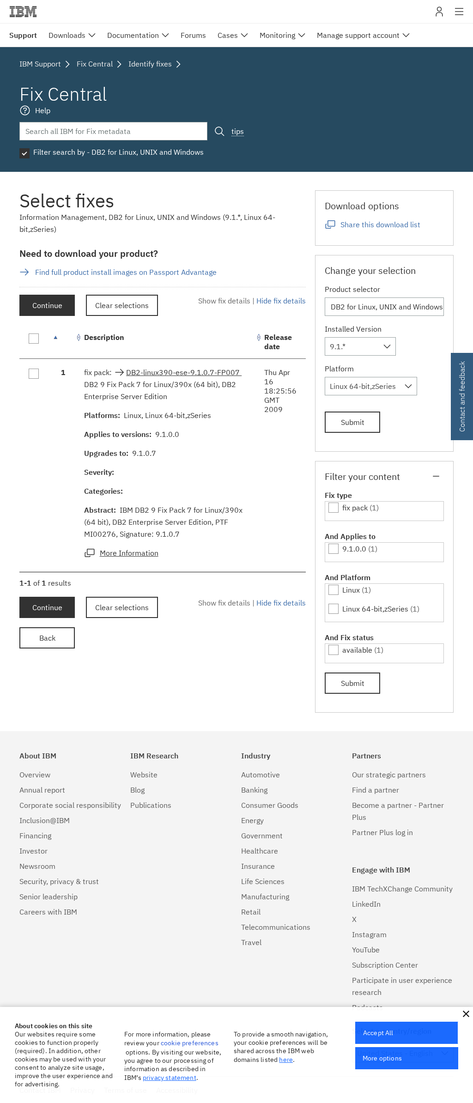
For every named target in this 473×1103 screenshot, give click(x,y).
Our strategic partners (389, 774)
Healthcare (259, 850)
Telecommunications (275, 927)
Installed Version (353, 328)
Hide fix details (281, 300)
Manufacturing (265, 896)
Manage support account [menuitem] (358, 35)
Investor (33, 850)
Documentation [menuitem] (133, 35)
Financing (35, 835)
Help (42, 110)
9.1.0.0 (354, 548)
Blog (137, 789)
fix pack (355, 507)
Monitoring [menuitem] (277, 35)
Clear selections (122, 305)
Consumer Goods (269, 805)
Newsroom (37, 866)
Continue (47, 305)
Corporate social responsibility (70, 805)
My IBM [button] (439, 15)
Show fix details (224, 300)
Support (23, 35)
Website (144, 774)
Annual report (42, 789)
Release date (278, 342)
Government (262, 835)
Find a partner (375, 789)
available (357, 650)
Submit (352, 422)
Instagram (369, 934)
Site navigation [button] (459, 16)
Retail (251, 911)
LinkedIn (366, 904)
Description (104, 337)
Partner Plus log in (382, 832)
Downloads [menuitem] (67, 35)
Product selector (352, 289)
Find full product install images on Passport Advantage (126, 272)
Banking (254, 789)
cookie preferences (189, 1043)
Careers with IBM (48, 911)
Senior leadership (48, 896)
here (286, 1059)
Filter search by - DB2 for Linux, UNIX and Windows (118, 152)
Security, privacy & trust (59, 881)
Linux (351, 589)
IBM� (23, 11)
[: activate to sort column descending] (63, 342)
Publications (150, 805)
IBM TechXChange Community (402, 888)
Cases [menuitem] (228, 35)
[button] (466, 1014)
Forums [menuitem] (193, 35)
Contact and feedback (462, 396)
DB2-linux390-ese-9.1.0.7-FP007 (184, 372)
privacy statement (169, 1077)
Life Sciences (263, 881)
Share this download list (380, 224)
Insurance (258, 866)
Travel (251, 942)
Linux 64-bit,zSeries (375, 608)
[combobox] (360, 346)
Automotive (260, 774)
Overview (34, 774)
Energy (252, 820)
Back (47, 637)
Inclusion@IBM (44, 820)
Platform (339, 368)
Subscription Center (385, 965)
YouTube (366, 949)
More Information (129, 553)
